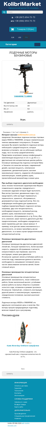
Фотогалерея (19, 395)
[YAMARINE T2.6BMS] (23, 77)
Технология (18, 391)
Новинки (17, 418)
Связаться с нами (20, 402)
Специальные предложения (24, 416)
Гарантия (17, 388)
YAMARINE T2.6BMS (23, 96)
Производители (20, 414)
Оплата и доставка (21, 386)
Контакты (17, 393)
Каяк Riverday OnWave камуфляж (23, 345)
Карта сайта (18, 407)
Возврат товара (20, 404)
